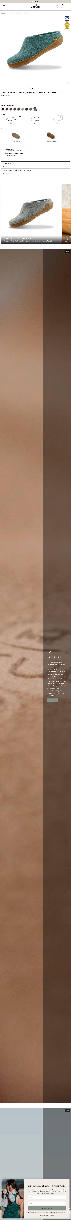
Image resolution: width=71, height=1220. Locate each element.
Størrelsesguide (8, 163)
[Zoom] (67, 82)
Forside (3, 13)
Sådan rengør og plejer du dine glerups (17, 170)
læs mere (53, 700)
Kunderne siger (8, 174)
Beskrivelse (7, 167)
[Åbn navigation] (4, 7)
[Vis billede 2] (34, 88)
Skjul (67, 252)
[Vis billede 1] (32, 88)
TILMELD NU (47, 1208)
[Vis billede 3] (36, 88)
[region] (35, 214)
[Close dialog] (68, 1180)
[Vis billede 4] (38, 88)
